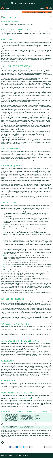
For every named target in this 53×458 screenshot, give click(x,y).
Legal (15, 455)
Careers (10, 455)
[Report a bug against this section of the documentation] (51, 16)
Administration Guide (23, 3)
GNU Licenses (32, 3)
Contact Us (25, 455)
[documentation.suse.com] (12, 3)
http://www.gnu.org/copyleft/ (26, 398)
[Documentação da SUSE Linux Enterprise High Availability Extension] (15, 3)
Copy (50, 414)
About (19, 455)
